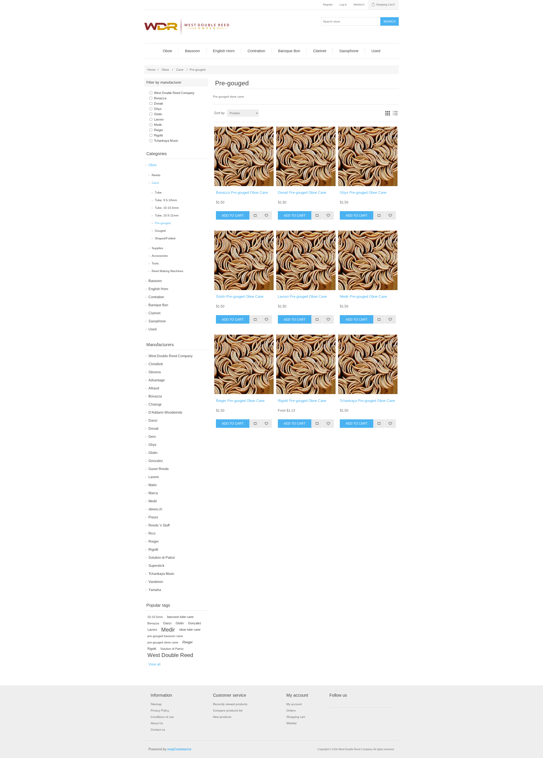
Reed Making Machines (167, 271)
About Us (157, 723)
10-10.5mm (155, 617)
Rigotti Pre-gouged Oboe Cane (302, 401)
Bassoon (155, 281)
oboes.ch (155, 509)
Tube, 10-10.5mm (167, 207)
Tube (158, 192)
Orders (291, 710)
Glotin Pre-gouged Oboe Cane (239, 297)
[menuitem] (167, 51)
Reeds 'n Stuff (158, 525)
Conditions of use (162, 717)
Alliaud (153, 388)
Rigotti (158, 135)
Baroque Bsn (158, 305)
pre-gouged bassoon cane (165, 636)
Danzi (152, 420)
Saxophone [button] (348, 51)
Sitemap (156, 704)
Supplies (157, 248)
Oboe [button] (167, 51)
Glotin (158, 114)
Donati (158, 103)
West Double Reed (170, 655)
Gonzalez (155, 461)
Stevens (154, 372)
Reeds (156, 175)
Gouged (160, 230)
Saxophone (157, 321)
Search (389, 21)
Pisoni (153, 517)
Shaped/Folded (165, 238)
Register (328, 4)
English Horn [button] (224, 51)
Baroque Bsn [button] (289, 51)
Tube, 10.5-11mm (167, 215)
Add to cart (233, 215)
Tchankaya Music (166, 140)
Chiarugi (154, 404)
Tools (155, 263)
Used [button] (375, 51)
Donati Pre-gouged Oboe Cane (302, 193)
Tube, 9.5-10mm (166, 200)
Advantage (156, 380)
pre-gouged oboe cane (162, 642)
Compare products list (227, 710)
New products (222, 717)
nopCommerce (179, 749)
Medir (158, 124)
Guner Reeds (158, 469)
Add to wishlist (266, 215)
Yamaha (154, 590)
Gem (152, 436)
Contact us (158, 729)
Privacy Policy (160, 710)
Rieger (158, 130)
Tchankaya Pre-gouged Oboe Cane (367, 401)
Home (151, 69)
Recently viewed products (230, 704)
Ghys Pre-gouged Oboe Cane (363, 193)
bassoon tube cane (180, 617)
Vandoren (155, 582)
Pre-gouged (163, 223)
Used (152, 329)
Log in (343, 4)
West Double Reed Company (174, 93)
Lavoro (159, 119)
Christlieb (155, 364)
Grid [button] (387, 113)
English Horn (158, 289)
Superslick (156, 565)
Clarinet (154, 313)
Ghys (158, 109)
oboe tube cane (189, 629)
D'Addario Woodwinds (165, 412)
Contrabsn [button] (256, 51)
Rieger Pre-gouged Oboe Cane (240, 401)
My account (294, 704)
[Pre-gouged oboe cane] (244, 156)
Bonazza (160, 98)
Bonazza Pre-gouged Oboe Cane (242, 193)
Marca (153, 493)
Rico (151, 533)
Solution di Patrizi (161, 557)
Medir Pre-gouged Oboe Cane (363, 297)
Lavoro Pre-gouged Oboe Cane (302, 297)
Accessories (160, 255)
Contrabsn (156, 297)
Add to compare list (255, 215)
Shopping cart (295, 717)
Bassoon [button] (192, 51)
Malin (152, 485)
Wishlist (291, 723)
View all (154, 664)
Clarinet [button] (319, 51)
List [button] (395, 113)
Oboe (152, 165)
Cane (155, 182)
